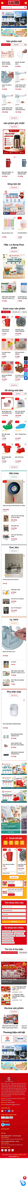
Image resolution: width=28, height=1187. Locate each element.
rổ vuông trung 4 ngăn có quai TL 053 (20, 376)
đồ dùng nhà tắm (14, 390)
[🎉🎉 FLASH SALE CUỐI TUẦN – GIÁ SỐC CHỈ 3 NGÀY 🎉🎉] (5, 989)
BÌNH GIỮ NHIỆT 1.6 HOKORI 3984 (7, 173)
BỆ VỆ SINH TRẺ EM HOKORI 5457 (7, 412)
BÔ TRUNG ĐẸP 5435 (6, 457)
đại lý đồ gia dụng (21, 935)
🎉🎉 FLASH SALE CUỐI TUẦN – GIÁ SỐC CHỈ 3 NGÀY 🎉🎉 (19, 988)
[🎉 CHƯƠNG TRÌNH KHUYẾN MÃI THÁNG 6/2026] (5, 999)
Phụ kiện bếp (14, 691)
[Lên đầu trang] (24, 1173)
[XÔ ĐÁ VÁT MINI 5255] (20, 54)
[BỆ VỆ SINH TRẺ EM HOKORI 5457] (7, 403)
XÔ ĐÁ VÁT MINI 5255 (20, 63)
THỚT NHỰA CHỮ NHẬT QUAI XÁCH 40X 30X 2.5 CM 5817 (20, 86)
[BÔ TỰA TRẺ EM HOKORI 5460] (20, 403)
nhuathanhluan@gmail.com (12, 1104)
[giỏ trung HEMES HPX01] (7, 367)
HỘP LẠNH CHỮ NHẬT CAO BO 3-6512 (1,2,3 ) (8, 297)
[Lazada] (6, 1110)
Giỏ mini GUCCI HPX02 (19, 353)
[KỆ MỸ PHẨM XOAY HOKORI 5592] (7, 54)
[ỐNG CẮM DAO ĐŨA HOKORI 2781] (6, 736)
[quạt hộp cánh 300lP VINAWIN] (20, 321)
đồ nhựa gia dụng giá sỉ (8, 940)
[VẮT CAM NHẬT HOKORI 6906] (14, 710)
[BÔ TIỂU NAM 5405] (7, 426)
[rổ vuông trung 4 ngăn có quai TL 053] (20, 367)
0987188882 (11, 1102)
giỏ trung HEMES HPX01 (7, 376)
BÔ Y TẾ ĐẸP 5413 (20, 434)
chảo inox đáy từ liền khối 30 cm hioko (14, 505)
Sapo (18, 1156)
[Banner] (7, 33)
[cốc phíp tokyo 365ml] (7, 344)
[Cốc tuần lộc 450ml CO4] (7, 321)
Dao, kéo (14, 547)
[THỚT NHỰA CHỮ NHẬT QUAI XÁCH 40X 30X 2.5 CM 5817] (20, 77)
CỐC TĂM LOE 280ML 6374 (17, 680)
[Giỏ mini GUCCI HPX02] (20, 344)
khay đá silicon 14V (7, 233)
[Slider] (14, 19)
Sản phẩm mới (14, 41)
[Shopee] (2, 1110)
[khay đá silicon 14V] (8, 223)
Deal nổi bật (15, 838)
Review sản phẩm (14, 1008)
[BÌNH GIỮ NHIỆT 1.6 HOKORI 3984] (8, 163)
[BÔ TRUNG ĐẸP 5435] (7, 449)
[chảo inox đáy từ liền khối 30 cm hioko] (14, 492)
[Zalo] (2, 1150)
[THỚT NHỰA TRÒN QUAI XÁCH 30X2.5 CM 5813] (20, 100)
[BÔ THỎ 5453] (20, 449)
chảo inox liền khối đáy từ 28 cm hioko (17, 516)
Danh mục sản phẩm (14, 308)
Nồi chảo (14, 473)
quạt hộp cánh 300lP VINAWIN (19, 330)
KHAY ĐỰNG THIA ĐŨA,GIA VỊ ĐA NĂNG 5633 (17, 744)
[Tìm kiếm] (25, 7)
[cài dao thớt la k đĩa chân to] (14, 566)
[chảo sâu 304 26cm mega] (6, 537)
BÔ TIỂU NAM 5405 (6, 435)
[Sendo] (12, 1110)
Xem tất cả (14, 118)
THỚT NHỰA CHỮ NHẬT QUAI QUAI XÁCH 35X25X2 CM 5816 (7, 108)
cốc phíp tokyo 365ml (6, 353)
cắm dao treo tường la (17, 598)
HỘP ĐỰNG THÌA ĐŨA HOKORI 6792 (17, 753)
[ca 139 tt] (6, 664)
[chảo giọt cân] (6, 528)
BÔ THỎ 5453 (19, 457)
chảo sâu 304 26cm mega (17, 535)
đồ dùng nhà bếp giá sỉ (8, 938)
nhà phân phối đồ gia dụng (9, 935)
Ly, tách (14, 619)
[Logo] (14, 2)
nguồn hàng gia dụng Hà (8, 942)
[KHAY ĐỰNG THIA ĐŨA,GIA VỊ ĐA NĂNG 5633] (6, 745)
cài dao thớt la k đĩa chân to (11, 579)
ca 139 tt (13, 662)
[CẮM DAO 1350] (6, 592)
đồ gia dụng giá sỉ (7, 931)
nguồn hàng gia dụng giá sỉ (18, 931)
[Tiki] (9, 1110)
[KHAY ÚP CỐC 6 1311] (7, 77)
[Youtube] (9, 1150)
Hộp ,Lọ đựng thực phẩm (14, 246)
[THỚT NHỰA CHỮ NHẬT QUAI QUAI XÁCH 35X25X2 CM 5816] (7, 100)
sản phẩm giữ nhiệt (14, 123)
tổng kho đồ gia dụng (7, 933)
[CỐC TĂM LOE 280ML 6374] (6, 682)
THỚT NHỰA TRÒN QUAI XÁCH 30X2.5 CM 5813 (20, 108)
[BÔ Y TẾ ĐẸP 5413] (20, 426)
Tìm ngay (14, 921)
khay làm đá (14, 184)
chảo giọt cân (15, 525)
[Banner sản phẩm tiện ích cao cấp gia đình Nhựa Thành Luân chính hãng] (14, 782)
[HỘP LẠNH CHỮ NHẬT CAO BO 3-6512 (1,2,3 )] (8, 287)
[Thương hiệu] (7, 1039)
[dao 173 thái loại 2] (6, 610)
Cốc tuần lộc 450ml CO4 (5, 330)
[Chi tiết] (21, 882)
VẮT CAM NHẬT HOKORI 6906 (12, 724)
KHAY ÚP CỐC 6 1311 (6, 85)
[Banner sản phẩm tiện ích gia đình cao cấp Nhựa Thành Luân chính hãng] (14, 796)
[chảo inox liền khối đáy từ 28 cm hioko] (6, 518)
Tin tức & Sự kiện (14, 949)
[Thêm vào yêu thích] (12, 49)
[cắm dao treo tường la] (6, 601)
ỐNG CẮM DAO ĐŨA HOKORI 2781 (17, 734)
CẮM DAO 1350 (15, 589)
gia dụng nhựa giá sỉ (18, 933)
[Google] (12, 1150)
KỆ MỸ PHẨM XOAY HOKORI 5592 (6, 63)
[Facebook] (6, 1150)
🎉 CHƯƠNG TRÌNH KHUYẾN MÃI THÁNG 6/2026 (18, 996)
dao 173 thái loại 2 (16, 608)
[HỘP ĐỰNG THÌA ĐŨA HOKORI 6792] (6, 754)
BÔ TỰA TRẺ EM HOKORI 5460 (20, 412)
